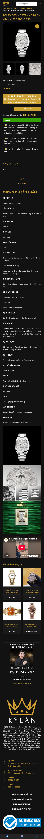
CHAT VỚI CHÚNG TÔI (22, 684)
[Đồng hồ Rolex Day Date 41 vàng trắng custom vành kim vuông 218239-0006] (32, 577)
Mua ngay (27, 108)
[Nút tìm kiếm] (35, 4)
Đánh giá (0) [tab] (22, 183)
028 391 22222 (14, 787)
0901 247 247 (29, 115)
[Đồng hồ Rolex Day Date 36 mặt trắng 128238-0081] (12, 577)
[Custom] (7, 836)
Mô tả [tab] (22, 179)
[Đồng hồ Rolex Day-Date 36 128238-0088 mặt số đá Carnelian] (12, 611)
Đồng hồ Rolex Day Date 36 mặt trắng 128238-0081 (12, 592)
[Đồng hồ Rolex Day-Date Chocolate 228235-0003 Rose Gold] (32, 611)
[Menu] (40, 4)
